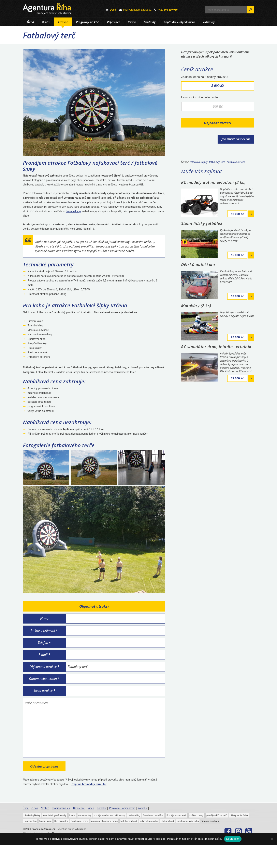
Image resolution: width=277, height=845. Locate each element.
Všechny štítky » (210, 821)
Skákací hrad (167, 821)
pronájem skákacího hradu (104, 821)
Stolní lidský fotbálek (201, 223)
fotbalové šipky (198, 162)
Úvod (30, 22)
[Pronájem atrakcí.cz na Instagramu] (238, 831)
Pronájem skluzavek (176, 815)
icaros (72, 815)
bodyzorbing (134, 815)
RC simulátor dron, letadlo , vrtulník (216, 346)
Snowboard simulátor (153, 815)
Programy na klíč (87, 22)
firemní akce (45, 821)
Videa (132, 22)
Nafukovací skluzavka (188, 821)
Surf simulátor (61, 821)
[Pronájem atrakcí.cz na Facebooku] (228, 831)
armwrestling (84, 815)
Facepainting (30, 821)
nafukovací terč (236, 162)
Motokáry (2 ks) (196, 305)
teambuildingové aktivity (55, 815)
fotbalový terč (217, 162)
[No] (272, 839)
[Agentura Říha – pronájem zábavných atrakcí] (59, 8)
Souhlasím (232, 838)
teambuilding (73, 211)
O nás (46, 22)
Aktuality (209, 22)
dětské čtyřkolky (32, 815)
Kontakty (150, 22)
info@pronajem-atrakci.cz (137, 9)
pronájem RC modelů (216, 815)
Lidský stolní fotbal (239, 815)
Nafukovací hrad (128, 821)
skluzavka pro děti (149, 821)
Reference (113, 22)
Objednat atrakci (217, 123)
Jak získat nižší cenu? (236, 139)
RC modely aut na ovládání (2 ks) (213, 182)
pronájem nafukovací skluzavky (109, 815)
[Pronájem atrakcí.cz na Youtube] (249, 831)
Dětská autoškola (198, 264)
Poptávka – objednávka (179, 22)
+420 (168, 9)
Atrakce (63, 22)
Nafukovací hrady (79, 821)
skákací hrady (196, 815)
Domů (113, 9)
